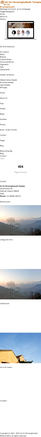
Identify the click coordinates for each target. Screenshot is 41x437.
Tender (3, 108)
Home (2, 14)
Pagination (4, 64)
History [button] (3, 19)
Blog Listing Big (6, 151)
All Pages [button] (3, 87)
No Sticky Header (7, 82)
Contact (3, 135)
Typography (5, 69)
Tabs (2, 67)
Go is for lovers (6, 367)
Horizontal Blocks (7, 62)
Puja (1, 103)
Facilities (3, 119)
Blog (2, 145)
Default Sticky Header (8, 80)
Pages (2, 140)
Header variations (7, 75)
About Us (3, 16)
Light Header (5, 85)
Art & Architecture (7, 46)
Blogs (2, 114)
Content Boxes (6, 59)
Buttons (3, 57)
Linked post (4, 303)
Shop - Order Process (8, 130)
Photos (3, 124)
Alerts (2, 54)
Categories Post (6, 240)
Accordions (4, 52)
